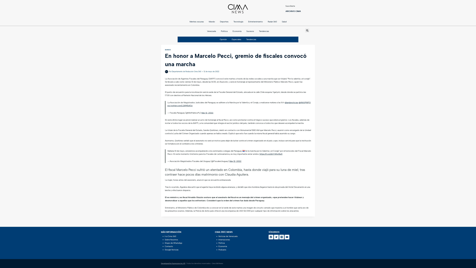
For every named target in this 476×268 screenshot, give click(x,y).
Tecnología (238, 21)
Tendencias (264, 31)
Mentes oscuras (197, 21)
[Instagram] (281, 237)
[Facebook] (271, 237)
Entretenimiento (255, 21)
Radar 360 (272, 21)
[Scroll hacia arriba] (470, 259)
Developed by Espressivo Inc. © (173, 263)
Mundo (212, 21)
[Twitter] (276, 237)
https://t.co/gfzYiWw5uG (271, 154)
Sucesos (250, 31)
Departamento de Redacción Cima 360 (186, 71)
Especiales (236, 39)
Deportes (224, 21)
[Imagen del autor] (166, 71)
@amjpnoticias (291, 102)
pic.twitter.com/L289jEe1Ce (180, 105)
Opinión (223, 39)
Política (224, 31)
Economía (237, 31)
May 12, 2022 (207, 113)
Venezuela (211, 31)
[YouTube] (287, 237)
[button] (307, 30)
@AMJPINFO (305, 102)
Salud (284, 21)
